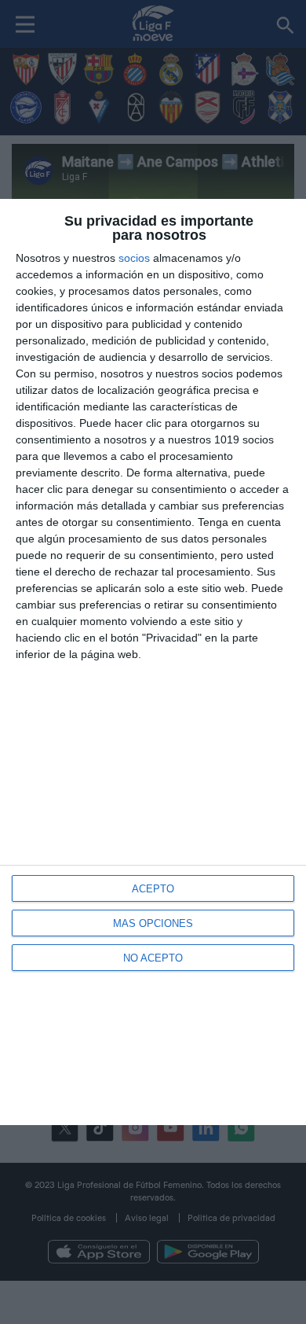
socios (134, 257)
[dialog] (153, 662)
